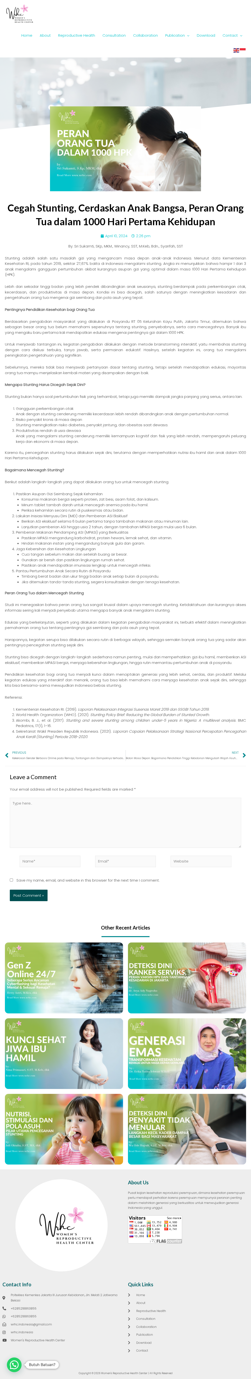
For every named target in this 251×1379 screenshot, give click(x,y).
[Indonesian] (243, 50)
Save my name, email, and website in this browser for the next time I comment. (88, 880)
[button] (14, 1364)
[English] (236, 50)
